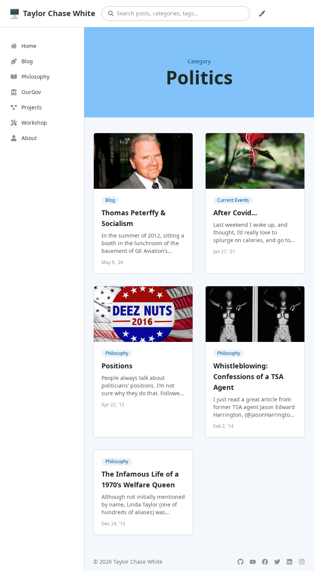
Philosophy (116, 353)
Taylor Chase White (59, 13)
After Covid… (235, 212)
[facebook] (265, 562)
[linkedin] (289, 562)
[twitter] (277, 562)
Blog (110, 200)
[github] (240, 562)
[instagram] (302, 562)
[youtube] (253, 562)
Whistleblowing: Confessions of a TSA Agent (248, 376)
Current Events (233, 200)
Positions (116, 365)
